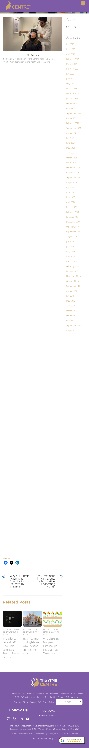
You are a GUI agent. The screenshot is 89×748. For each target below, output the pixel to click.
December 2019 (73, 222)
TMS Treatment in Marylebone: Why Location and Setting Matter (45, 581)
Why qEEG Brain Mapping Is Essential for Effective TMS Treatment (19, 581)
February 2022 (72, 123)
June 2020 (70, 192)
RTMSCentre (8, 59)
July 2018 (70, 295)
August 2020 (72, 182)
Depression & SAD (67, 693)
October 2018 (72, 281)
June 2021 (70, 142)
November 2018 (73, 276)
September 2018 (73, 286)
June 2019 (70, 246)
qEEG (43, 62)
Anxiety (6, 62)
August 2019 (72, 236)
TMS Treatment (28, 693)
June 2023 (70, 78)
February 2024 (72, 68)
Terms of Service (68, 734)
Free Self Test (42, 697)
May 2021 (70, 147)
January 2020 (72, 217)
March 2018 (71, 310)
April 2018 (70, 305)
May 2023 (70, 83)
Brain (12, 62)
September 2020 (73, 177)
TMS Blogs (49, 59)
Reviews (17, 702)
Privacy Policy (48, 702)
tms (48, 62)
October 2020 (72, 172)
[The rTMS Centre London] (16, 10)
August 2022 (72, 118)
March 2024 (71, 64)
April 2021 (70, 152)
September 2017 (73, 325)
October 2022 (72, 108)
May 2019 (70, 251)
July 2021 (70, 138)
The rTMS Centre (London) (58, 729)
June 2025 (70, 49)
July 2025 (70, 44)
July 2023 (70, 73)
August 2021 (72, 133)
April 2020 (70, 202)
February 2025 (72, 59)
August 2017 (72, 330)
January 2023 (72, 98)
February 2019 (72, 266)
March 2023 (71, 88)
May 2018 (70, 300)
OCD (39, 62)
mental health (30, 62)
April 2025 (70, 54)
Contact (32, 702)
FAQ (39, 702)
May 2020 (70, 197)
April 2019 (70, 256)
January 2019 (72, 271)
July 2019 (70, 241)
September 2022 (73, 113)
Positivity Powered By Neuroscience (65, 697)
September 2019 (73, 231)
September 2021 (73, 128)
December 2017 (73, 315)
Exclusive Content (24, 59)
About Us (16, 693)
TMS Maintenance (28, 697)
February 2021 (72, 162)
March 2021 (71, 157)
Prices (25, 702)
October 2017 (72, 320)
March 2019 (71, 261)
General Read (38, 59)
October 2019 (72, 226)
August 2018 (72, 291)
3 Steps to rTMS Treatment (47, 693)
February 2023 (72, 93)
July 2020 (70, 187)
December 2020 (73, 167)
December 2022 (73, 103)
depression (19, 62)
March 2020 (71, 207)
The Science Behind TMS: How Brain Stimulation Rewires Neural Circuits (11, 648)
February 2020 (72, 212)
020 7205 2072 (73, 726)
